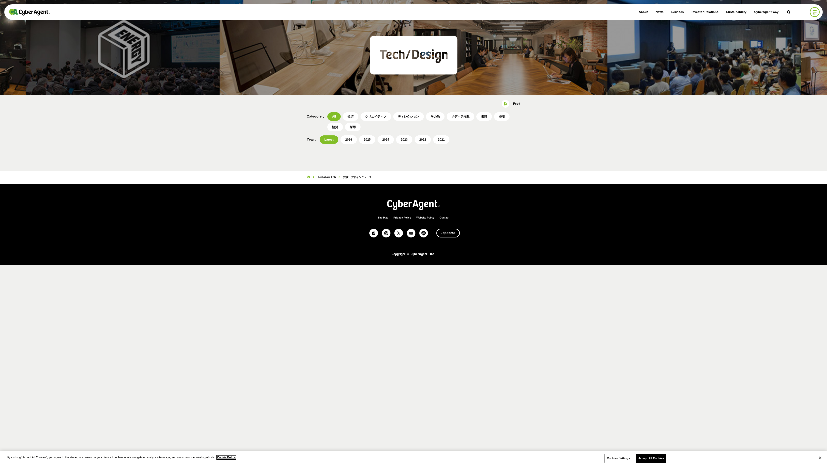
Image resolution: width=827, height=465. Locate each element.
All (334, 116)
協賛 (335, 127)
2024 (385, 139)
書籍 (484, 116)
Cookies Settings (618, 458)
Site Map (383, 217)
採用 (353, 127)
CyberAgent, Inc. (29, 12)
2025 (367, 139)
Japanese (448, 233)
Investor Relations (705, 12)
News (660, 12)
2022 (422, 139)
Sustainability (736, 12)
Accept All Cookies (651, 458)
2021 (441, 139)
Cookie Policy (226, 457)
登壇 (502, 116)
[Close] (820, 457)
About (643, 12)
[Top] (309, 177)
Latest (329, 139)
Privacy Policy (402, 217)
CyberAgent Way (766, 12)
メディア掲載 (460, 116)
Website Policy (425, 217)
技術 (351, 116)
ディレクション (408, 116)
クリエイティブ (375, 116)
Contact (444, 217)
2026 (348, 139)
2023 (404, 139)
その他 (435, 116)
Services (677, 12)
